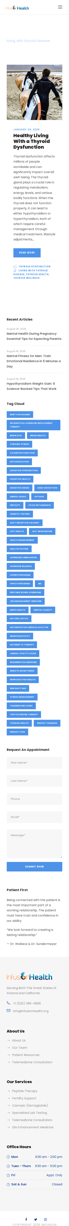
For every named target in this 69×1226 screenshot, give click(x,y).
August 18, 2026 (16, 351)
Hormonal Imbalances (23, 557)
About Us (19, 1040)
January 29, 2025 (26, 129)
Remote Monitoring (22, 670)
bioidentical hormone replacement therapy (31, 425)
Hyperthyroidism (20, 574)
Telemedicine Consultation (32, 1062)
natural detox (19, 618)
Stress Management (22, 696)
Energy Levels (18, 496)
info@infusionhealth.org (30, 1011)
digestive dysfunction (24, 470)
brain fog (16, 435)
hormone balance (21, 566)
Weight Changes (47, 723)
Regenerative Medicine (23, 662)
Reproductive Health (22, 679)
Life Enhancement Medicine (25, 601)
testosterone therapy (24, 714)
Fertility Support (24, 1098)
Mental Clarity (43, 609)
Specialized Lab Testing (29, 1113)
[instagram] (45, 1219)
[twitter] (35, 1219)
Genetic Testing (20, 513)
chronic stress (19, 444)
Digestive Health (20, 478)
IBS (39, 583)
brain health (37, 435)
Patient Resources (25, 1055)
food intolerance (40, 505)
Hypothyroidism (20, 583)
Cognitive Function (22, 452)
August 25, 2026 (16, 329)
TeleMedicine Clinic (21, 705)
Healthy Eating (19, 548)
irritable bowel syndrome (25, 592)
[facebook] (26, 1219)
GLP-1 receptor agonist (24, 522)
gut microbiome (42, 531)
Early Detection (47, 487)
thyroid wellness (26, 278)
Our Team (19, 1047)
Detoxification (19, 461)
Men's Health (17, 609)
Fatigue (39, 496)
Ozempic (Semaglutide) (30, 1105)
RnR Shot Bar (18, 688)
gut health (17, 531)
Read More (27, 252)
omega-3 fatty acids (23, 653)
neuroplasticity (20, 636)
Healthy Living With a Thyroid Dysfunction (31, 141)
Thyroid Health (37, 274)
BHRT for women (20, 414)
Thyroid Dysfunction (35, 266)
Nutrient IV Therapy (22, 644)
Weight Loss (17, 731)
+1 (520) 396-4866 (27, 1003)
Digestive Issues (19, 487)
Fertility (15, 505)
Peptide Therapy (24, 1091)
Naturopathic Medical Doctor (29, 627)
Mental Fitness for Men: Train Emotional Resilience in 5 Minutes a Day (34, 361)
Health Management (22, 540)
